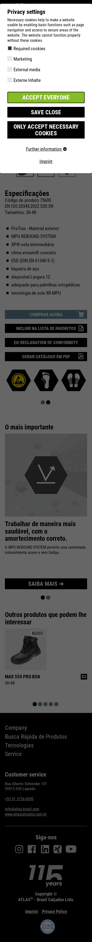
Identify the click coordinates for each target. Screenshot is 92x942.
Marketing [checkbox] (22, 59)
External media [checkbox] (26, 69)
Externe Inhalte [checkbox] (27, 80)
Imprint (46, 161)
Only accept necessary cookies (46, 130)
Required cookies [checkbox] (29, 48)
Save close (46, 112)
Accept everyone (46, 97)
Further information (44, 149)
